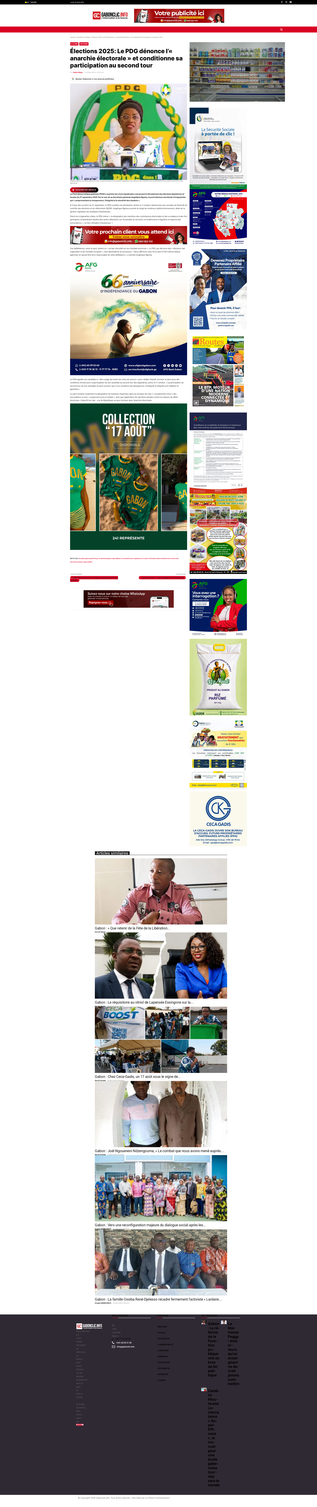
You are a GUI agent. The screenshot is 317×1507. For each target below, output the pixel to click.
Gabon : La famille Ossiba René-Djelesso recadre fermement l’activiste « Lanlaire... (158, 1299)
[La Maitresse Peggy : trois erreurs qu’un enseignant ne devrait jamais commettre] (224, 1322)
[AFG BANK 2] (218, 217)
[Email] (95, 566)
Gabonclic (160, 558)
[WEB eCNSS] (218, 148)
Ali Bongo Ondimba (98, 558)
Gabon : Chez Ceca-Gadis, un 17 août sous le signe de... (138, 1077)
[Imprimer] (101, 566)
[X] (78, 566)
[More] (118, 566)
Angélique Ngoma (111, 558)
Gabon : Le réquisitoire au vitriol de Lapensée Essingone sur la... (144, 1002)
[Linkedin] (89, 566)
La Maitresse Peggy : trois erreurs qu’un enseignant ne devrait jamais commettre (233, 1354)
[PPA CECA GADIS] (218, 289)
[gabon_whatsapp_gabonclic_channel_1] (128, 599)
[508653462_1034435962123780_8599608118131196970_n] (218, 453)
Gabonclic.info (168, 558)
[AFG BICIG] (218, 607)
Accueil (72, 37)
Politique (87, 37)
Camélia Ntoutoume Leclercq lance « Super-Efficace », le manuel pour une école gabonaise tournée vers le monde (214, 1438)
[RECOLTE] (218, 534)
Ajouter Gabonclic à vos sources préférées (94, 79)
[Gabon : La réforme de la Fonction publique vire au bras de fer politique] (204, 1322)
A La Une (74, 44)
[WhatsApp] (83, 566)
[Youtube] (290, 2)
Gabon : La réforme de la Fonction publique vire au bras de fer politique (214, 1349)
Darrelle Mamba (100, 932)
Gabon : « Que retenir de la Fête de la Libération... (132, 928)
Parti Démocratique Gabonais (79, 562)
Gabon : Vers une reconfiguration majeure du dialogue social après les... (150, 1225)
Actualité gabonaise (85, 558)
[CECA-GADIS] (218, 818)
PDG (90, 562)
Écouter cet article (86, 190)
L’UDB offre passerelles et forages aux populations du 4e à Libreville (94, 579)
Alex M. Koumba (100, 1080)
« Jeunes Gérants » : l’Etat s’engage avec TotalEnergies (162, 578)
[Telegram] (106, 566)
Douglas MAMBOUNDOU (103, 1229)
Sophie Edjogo (78, 72)
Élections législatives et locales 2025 (140, 558)
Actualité (80, 37)
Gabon (154, 558)
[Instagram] (286, 2)
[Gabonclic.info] (110, 15)
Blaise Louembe (122, 558)
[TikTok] (79, 1425)
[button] (282, 29)
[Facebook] (281, 2)
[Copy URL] (112, 566)
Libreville (176, 558)
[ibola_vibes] (128, 476)
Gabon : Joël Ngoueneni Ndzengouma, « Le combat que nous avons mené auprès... (159, 1151)
